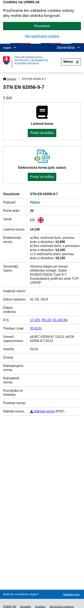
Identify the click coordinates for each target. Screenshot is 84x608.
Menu (68, 62)
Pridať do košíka (42, 133)
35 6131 (36, 328)
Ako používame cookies (42, 36)
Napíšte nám (71, 594)
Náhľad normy (44, 411)
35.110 (46, 320)
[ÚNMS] (27, 62)
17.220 (35, 320)
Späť (9, 97)
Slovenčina (66, 48)
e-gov (7, 47)
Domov (11, 78)
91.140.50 (60, 320)
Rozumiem (42, 26)
